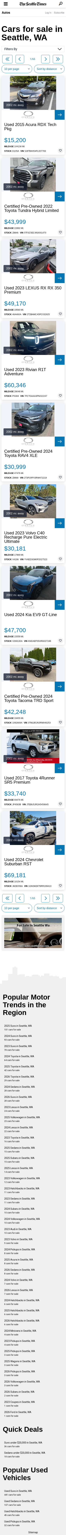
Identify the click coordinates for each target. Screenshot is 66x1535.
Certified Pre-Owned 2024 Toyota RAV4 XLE (28, 453)
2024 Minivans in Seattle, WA (20, 1332)
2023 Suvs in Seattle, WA (18, 1048)
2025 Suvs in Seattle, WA (18, 1027)
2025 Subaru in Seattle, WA (19, 1160)
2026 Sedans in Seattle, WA (19, 1271)
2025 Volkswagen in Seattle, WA (22, 1119)
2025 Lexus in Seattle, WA (18, 1170)
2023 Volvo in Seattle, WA (18, 1241)
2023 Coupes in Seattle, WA (19, 1404)
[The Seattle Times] (33, 4)
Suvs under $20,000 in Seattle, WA (23, 1444)
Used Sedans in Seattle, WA (19, 1503)
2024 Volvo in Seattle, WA (18, 1282)
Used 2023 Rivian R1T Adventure (25, 372)
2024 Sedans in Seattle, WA (19, 1088)
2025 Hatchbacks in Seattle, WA (21, 1312)
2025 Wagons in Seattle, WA (19, 1363)
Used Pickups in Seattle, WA (19, 1523)
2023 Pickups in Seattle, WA (19, 1343)
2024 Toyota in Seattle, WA (19, 1058)
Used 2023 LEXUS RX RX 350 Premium (32, 290)
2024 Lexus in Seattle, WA (18, 1129)
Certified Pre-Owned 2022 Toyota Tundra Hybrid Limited (31, 208)
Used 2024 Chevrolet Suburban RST (23, 862)
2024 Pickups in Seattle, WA (19, 1251)
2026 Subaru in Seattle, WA (19, 1393)
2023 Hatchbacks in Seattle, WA (21, 1190)
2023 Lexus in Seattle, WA (18, 1109)
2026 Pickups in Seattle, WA (19, 1373)
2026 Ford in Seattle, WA (17, 1414)
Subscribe (59, 12)
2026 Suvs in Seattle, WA (18, 1099)
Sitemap (33, 1532)
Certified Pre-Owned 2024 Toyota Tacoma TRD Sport (29, 698)
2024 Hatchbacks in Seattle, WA (21, 1302)
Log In (48, 12)
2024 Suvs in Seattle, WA (18, 1038)
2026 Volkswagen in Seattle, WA (22, 1383)
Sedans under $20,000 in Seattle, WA (24, 1454)
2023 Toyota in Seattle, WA (19, 1139)
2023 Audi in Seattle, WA (18, 1231)
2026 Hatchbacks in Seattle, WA (21, 1322)
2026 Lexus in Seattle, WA (18, 1292)
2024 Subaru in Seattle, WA (19, 1210)
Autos (6, 12)
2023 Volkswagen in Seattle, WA (22, 1180)
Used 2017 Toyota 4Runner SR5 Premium (29, 780)
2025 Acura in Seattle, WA (18, 1261)
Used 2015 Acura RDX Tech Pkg (30, 127)
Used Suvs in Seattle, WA (18, 1493)
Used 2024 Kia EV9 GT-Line (30, 615)
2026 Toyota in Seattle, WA (19, 1078)
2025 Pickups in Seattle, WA (19, 1353)
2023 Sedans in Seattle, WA (19, 1200)
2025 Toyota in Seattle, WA (19, 1068)
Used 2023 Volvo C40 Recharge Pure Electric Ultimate (25, 537)
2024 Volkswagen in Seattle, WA (22, 1221)
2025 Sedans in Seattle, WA (19, 1149)
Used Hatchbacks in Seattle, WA (21, 1513)
